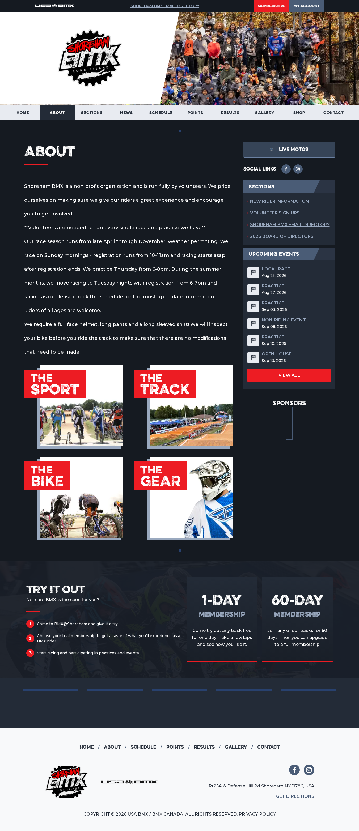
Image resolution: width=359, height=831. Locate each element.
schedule (111, 297)
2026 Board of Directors (282, 236)
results (207, 747)
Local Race (276, 269)
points (178, 747)
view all (289, 375)
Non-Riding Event (284, 320)
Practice (273, 286)
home (89, 747)
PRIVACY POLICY (257, 814)
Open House (277, 354)
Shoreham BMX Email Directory (164, 5)
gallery (239, 747)
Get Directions (295, 796)
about (115, 747)
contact (268, 747)
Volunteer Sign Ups (275, 212)
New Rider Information (279, 201)
